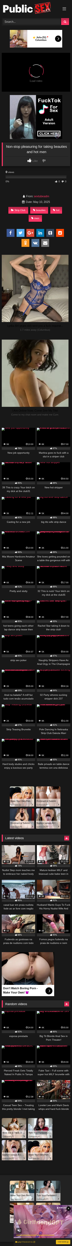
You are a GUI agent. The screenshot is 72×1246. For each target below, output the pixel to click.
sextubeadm (41, 196)
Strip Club (20, 210)
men (36, 218)
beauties (40, 210)
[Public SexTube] (29, 8)
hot (57, 210)
